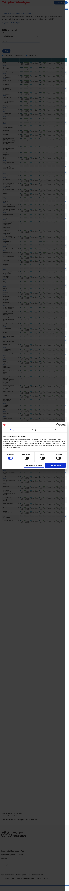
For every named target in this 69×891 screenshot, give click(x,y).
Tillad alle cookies (55, 465)
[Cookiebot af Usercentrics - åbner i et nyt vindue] (58, 424)
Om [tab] (56, 430)
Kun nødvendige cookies (34, 465)
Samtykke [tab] (13, 430)
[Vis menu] (66, 9)
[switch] (26, 458)
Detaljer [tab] (34, 430)
